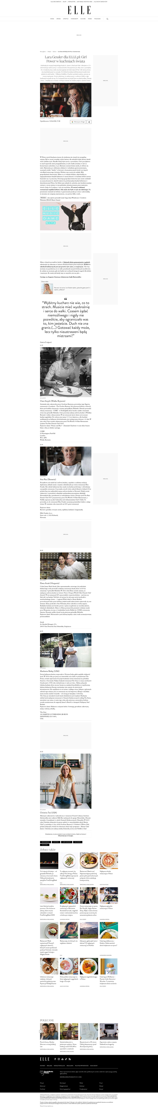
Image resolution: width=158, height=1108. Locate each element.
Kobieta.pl (82, 1086)
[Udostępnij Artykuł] (89, 122)
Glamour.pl (42, 1086)
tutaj (52, 1106)
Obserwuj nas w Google (79, 122)
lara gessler (67, 842)
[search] (107, 19)
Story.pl (101, 1089)
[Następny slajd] (117, 1031)
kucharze (45, 845)
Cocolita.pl (42, 1089)
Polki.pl (81, 1083)
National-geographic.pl (65, 1089)
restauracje (45, 842)
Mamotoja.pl (63, 1083)
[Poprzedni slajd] (40, 1031)
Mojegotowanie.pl (64, 1086)
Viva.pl (100, 1083)
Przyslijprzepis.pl (83, 1089)
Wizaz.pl (101, 1086)
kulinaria (78, 842)
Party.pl (42, 1083)
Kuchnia (56, 842)
